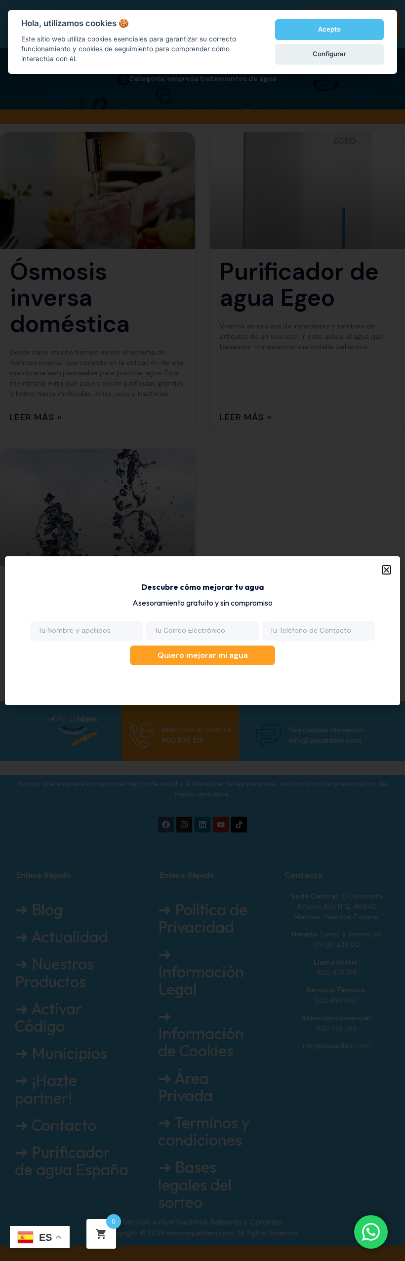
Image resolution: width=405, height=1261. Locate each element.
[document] (202, 630)
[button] (386, 570)
